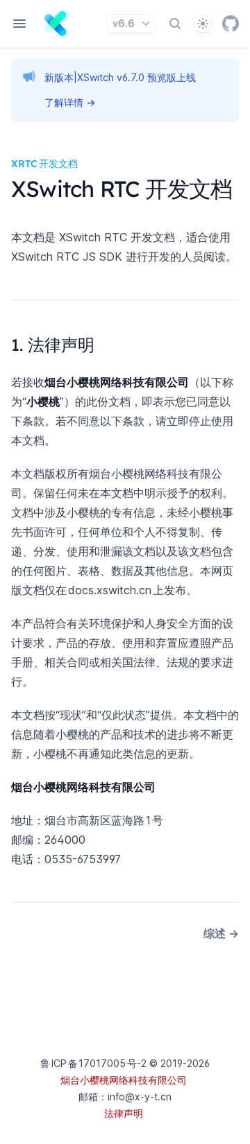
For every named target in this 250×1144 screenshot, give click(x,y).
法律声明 (123, 1113)
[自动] (202, 23)
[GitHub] (230, 23)
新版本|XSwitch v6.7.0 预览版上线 (120, 77)
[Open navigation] (19, 23)
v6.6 (123, 23)
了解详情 (69, 102)
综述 (221, 933)
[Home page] (55, 23)
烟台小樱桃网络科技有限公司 (123, 1080)
